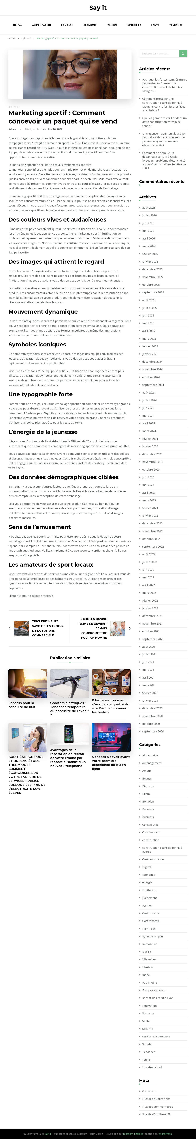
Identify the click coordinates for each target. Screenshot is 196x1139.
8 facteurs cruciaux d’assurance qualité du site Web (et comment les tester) (110, 706)
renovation (149, 1006)
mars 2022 (149, 593)
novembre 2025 (152, 277)
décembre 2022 (152, 523)
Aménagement (152, 763)
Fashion (111, 24)
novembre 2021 (152, 623)
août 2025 (148, 300)
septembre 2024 (153, 385)
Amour (146, 770)
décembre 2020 (152, 708)
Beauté (147, 778)
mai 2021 (148, 670)
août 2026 (148, 207)
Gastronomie (151, 913)
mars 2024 (149, 431)
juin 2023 (148, 477)
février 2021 (150, 693)
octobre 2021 (151, 631)
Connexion (149, 1091)
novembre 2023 (152, 462)
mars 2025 (149, 338)
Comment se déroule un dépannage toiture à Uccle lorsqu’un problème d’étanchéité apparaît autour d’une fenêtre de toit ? (164, 160)
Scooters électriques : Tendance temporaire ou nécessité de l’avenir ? (69, 709)
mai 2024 (148, 415)
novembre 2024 (152, 369)
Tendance (175, 24)
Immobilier (134, 24)
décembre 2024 (152, 361)
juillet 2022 (149, 562)
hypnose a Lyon (152, 936)
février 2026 (150, 254)
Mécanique (149, 959)
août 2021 (148, 647)
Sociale (146, 1044)
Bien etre (148, 786)
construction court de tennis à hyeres (162, 849)
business (148, 817)
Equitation (149, 890)
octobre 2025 (151, 284)
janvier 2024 (150, 446)
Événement (149, 898)
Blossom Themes (133, 1133)
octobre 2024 (151, 377)
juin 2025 (148, 315)
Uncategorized (152, 1067)
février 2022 (150, 600)
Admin (12, 129)
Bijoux (146, 794)
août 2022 (148, 554)
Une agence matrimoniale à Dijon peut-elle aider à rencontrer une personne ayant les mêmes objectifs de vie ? (164, 139)
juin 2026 (148, 223)
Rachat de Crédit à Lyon (157, 998)
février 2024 (150, 438)
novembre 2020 (152, 716)
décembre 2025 (152, 269)
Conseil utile (150, 824)
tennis (146, 1059)
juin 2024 (148, 408)
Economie (90, 24)
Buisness (148, 809)
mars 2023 (149, 500)
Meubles (147, 967)
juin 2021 (148, 662)
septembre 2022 (153, 546)
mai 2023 (148, 485)
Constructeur (151, 832)
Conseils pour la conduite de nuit (22, 705)
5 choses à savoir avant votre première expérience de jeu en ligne (111, 763)
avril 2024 (148, 423)
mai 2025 (148, 323)
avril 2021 (148, 677)
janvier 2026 (150, 261)
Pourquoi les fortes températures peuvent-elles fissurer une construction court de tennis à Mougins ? (164, 85)
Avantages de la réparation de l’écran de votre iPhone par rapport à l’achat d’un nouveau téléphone (68, 758)
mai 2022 (148, 577)
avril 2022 (148, 585)
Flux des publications (156, 1099)
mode (146, 975)
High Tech (13, 107)
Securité (147, 1029)
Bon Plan (67, 24)
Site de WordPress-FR (156, 1114)
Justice (146, 952)
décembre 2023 (152, 454)
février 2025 (150, 346)
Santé (155, 24)
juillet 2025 (149, 308)
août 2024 (148, 392)
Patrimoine (149, 982)
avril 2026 (148, 238)
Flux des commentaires (157, 1106)
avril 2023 (148, 492)
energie (147, 882)
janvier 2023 (150, 515)
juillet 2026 (149, 215)
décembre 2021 (152, 616)
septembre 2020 (153, 731)
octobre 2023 (151, 469)
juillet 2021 (149, 654)
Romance (148, 1013)
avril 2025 (148, 331)
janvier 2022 (150, 608)
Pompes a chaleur (154, 990)
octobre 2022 (151, 539)
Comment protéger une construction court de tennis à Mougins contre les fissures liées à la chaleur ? (163, 104)
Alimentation (41, 24)
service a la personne (156, 1036)
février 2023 (150, 508)
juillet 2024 (149, 400)
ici (20, 596)
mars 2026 (149, 246)
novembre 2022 (152, 531)
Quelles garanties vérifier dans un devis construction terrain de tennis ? (164, 121)
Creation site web (154, 859)
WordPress (165, 1133)
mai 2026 (148, 231)
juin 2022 (148, 569)
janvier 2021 (150, 700)
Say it (98, 7)
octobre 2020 (151, 724)
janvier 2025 (150, 354)
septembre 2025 (153, 292)
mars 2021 (149, 685)
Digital (17, 24)
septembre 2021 (153, 639)
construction (150, 840)
